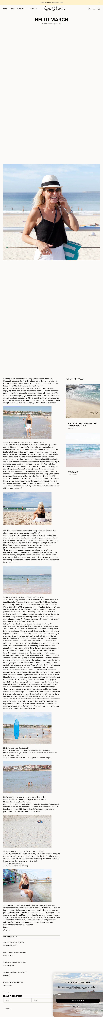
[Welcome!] (83, 450)
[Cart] (98, 8)
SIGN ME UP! (78, 1000)
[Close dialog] (100, 975)
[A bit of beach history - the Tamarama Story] (83, 401)
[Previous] (4, 2)
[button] (12, 8)
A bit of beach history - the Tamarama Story (83, 424)
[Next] (99, 2)
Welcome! (73, 472)
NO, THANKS (78, 1006)
